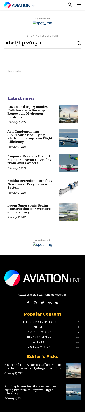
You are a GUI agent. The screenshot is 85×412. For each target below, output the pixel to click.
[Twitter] (42, 302)
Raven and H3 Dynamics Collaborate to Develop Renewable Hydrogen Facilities (27, 112)
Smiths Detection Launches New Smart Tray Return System (29, 184)
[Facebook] (28, 302)
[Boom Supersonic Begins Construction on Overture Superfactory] (68, 212)
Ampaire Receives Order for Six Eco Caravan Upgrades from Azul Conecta (30, 159)
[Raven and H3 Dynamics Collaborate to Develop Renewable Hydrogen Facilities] (68, 114)
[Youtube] (57, 302)
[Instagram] (35, 302)
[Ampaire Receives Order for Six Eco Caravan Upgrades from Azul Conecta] (68, 163)
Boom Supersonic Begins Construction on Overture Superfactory (29, 209)
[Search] (78, 43)
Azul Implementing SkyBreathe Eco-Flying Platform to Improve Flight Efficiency (29, 137)
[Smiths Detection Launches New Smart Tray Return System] (68, 188)
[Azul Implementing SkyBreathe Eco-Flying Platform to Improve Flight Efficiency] (68, 138)
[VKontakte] (49, 302)
